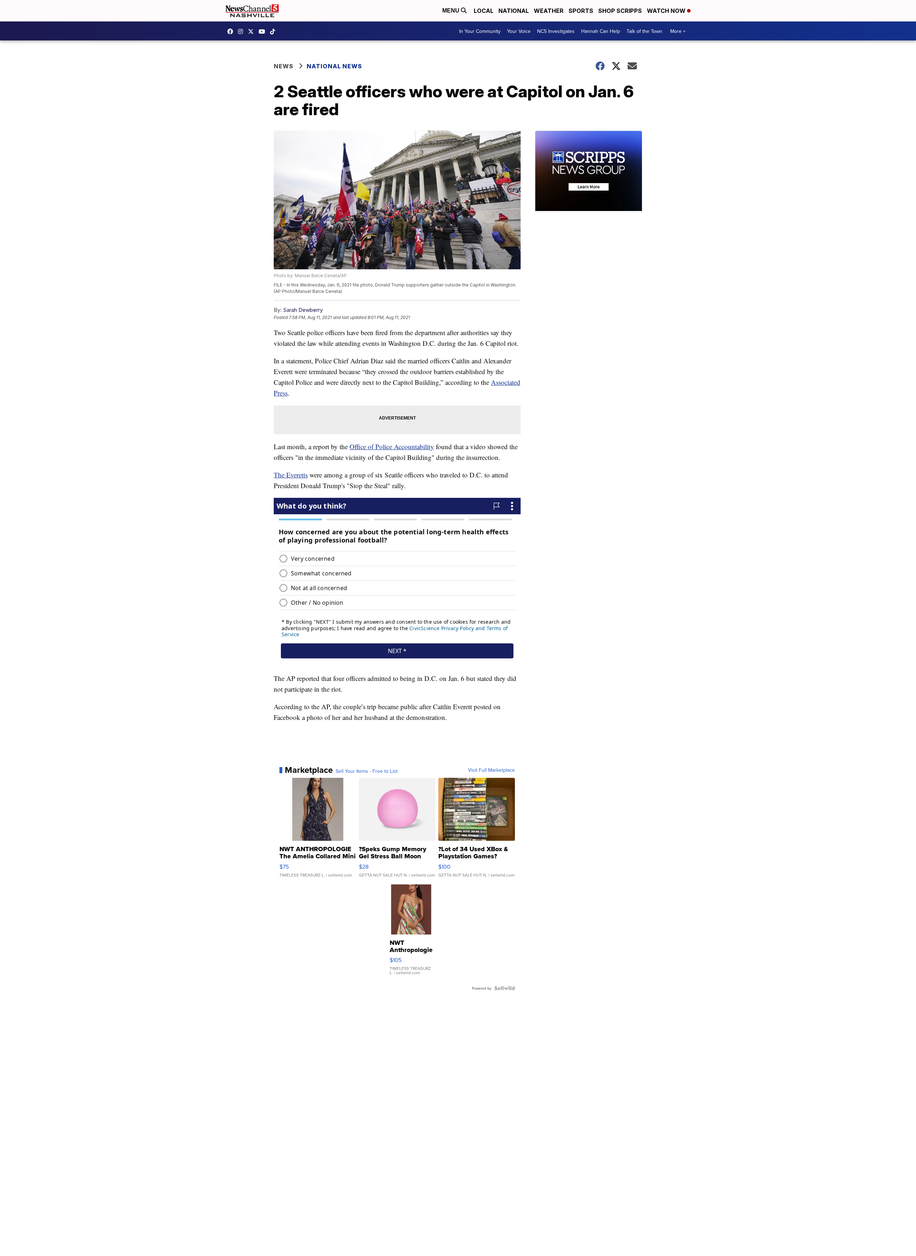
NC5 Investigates (556, 31)
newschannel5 (232, 31)
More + (678, 31)
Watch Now (667, 10)
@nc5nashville (274, 31)
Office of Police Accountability (392, 446)
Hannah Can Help (600, 31)
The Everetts (291, 474)
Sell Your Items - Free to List (367, 771)
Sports (581, 10)
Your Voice (519, 31)
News (283, 66)
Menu (451, 11)
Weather (549, 10)
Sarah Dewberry (303, 309)
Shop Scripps (620, 10)
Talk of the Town (644, 31)
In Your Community (480, 31)
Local (483, 10)
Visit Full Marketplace (491, 769)
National (513, 10)
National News (334, 66)
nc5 (252, 31)
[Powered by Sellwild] (504, 988)
